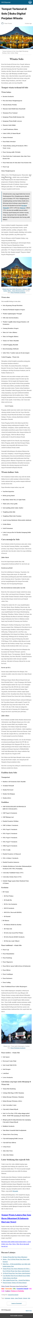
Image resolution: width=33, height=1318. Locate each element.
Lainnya (7, 1291)
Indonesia (7, 1298)
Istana (12, 1298)
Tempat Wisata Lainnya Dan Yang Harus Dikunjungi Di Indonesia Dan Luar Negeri (16, 1218)
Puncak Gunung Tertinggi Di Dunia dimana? (15, 1282)
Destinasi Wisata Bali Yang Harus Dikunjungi (15, 1257)
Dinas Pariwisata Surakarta (18, 292)
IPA (14, 1288)
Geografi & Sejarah (22, 1288)
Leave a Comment (16, 1303)
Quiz (2, 1288)
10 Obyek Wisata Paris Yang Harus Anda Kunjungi (16, 1273)
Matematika (8, 1288)
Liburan (25, 1298)
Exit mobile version (16, 1315)
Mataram (22, 208)
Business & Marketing (17, 1291)
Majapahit (15, 1191)
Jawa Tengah (18, 1298)
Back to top (29, 1310)
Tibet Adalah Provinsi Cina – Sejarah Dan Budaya (16, 1280)
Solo (29, 1298)
